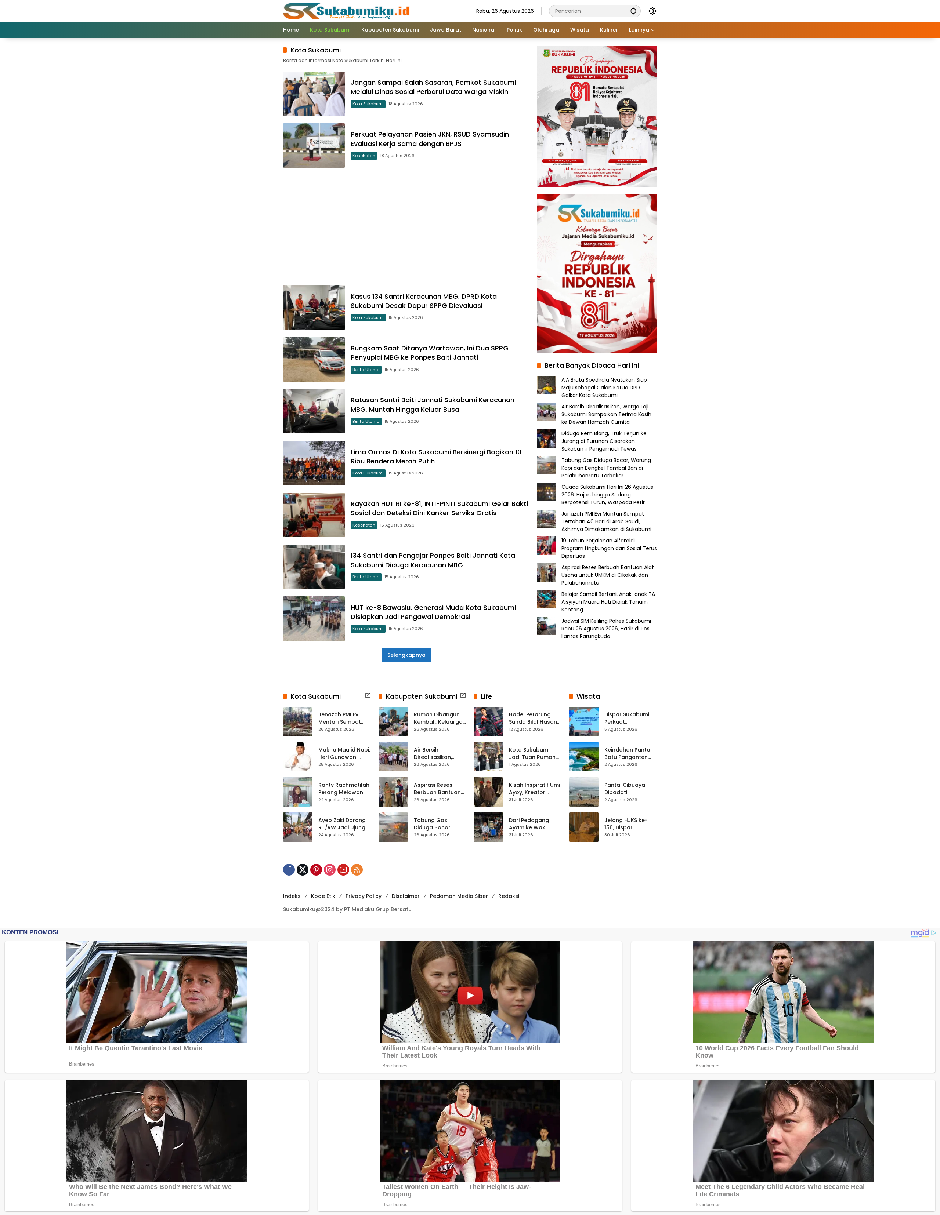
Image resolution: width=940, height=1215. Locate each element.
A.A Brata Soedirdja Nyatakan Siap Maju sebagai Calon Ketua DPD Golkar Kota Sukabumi (604, 387)
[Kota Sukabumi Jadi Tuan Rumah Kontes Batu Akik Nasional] (488, 756)
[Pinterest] (316, 870)
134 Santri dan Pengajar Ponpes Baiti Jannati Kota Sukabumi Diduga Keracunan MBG (433, 560)
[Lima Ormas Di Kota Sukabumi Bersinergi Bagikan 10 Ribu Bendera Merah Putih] (314, 463)
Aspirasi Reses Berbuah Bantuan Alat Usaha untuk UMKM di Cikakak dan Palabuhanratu (607, 574)
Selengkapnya (406, 655)
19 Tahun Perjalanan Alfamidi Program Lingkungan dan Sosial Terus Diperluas (609, 547)
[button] (633, 11)
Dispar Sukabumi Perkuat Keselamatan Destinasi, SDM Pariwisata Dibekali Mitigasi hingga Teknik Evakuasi (629, 718)
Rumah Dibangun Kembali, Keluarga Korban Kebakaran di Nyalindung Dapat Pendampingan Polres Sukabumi (439, 718)
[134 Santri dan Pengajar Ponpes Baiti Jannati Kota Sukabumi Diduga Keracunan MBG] (314, 567)
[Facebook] (289, 870)
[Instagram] (330, 870)
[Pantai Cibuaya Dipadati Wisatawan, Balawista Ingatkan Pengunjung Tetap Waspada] (584, 792)
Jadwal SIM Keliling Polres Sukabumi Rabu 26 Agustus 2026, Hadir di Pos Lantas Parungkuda (606, 628)
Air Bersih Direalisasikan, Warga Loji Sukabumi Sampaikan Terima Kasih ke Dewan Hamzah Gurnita (606, 414)
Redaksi (508, 896)
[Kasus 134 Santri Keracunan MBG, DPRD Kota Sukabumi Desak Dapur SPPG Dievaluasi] (314, 307)
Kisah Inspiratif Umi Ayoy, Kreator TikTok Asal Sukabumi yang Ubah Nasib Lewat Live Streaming (534, 789)
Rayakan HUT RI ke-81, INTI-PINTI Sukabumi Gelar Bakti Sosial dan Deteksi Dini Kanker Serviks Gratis (439, 508)
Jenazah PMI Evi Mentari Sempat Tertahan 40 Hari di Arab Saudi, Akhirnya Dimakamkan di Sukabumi (606, 521)
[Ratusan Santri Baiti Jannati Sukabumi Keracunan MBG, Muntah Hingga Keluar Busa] (314, 411)
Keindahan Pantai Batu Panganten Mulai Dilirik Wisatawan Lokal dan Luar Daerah (627, 753)
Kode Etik (323, 896)
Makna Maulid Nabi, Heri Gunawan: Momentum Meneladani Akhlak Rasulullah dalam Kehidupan (344, 753)
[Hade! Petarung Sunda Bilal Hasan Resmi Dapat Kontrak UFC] (488, 721)
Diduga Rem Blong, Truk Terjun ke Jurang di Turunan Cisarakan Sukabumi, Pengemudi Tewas (604, 440)
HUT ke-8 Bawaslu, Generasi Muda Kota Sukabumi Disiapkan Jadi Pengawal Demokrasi (433, 612)
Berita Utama (366, 369)
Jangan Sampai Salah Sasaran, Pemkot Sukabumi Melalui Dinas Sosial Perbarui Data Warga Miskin (433, 87)
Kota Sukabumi (368, 104)
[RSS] (357, 870)
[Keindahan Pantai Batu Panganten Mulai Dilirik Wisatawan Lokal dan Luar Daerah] (584, 756)
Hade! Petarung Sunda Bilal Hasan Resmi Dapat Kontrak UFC (533, 718)
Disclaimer (406, 896)
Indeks (292, 896)
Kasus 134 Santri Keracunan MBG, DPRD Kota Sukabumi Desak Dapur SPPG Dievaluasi (424, 301)
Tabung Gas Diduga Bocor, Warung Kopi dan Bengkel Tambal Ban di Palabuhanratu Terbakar (606, 467)
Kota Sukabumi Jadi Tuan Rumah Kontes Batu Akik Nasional (532, 753)
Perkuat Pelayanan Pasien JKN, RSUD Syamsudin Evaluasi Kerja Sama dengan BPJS (430, 139)
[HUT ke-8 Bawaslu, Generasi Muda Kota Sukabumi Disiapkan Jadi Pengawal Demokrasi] (314, 618)
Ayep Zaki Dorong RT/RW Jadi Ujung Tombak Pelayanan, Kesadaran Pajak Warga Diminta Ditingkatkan (342, 824)
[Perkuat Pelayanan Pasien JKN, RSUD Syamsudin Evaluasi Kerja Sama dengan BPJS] (314, 145)
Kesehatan (363, 156)
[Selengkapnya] (368, 695)
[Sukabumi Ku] (347, 10)
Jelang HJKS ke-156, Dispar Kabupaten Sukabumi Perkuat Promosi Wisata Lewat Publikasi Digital (628, 824)
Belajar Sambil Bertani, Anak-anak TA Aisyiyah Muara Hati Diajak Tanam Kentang (608, 601)
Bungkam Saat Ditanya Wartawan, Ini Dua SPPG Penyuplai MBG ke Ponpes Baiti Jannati (430, 352)
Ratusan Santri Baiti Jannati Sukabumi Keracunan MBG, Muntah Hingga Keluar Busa (432, 404)
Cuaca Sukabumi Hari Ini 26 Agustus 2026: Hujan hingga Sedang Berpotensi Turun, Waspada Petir (607, 494)
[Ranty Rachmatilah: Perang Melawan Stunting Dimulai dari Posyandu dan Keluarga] (297, 792)
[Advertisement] (406, 226)
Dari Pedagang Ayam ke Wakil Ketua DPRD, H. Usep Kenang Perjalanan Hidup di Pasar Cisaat (535, 824)
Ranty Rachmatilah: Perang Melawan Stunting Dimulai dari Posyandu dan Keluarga (344, 789)
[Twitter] (302, 870)
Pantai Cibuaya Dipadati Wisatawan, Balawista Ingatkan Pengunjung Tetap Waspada (630, 789)
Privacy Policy (364, 896)
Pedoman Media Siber (459, 896)
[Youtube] (343, 870)
